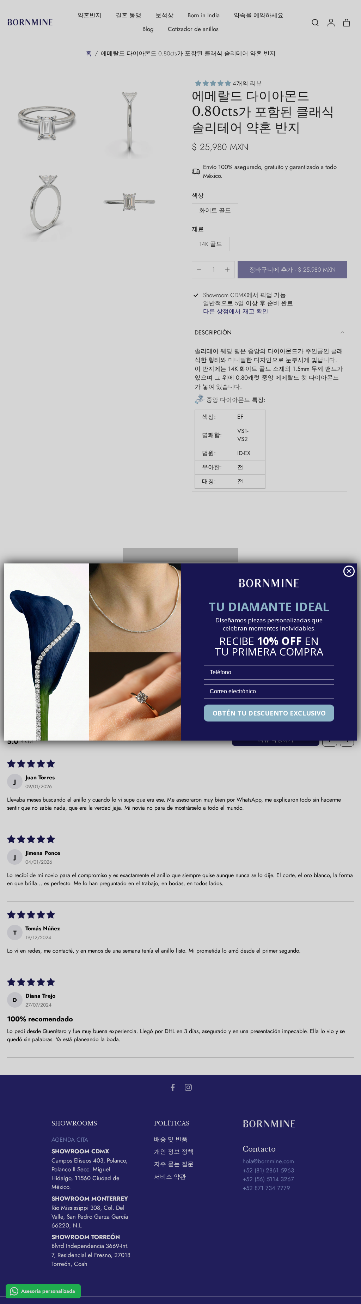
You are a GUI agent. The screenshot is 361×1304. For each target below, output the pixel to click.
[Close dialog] (349, 571)
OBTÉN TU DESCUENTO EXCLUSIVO (269, 713)
